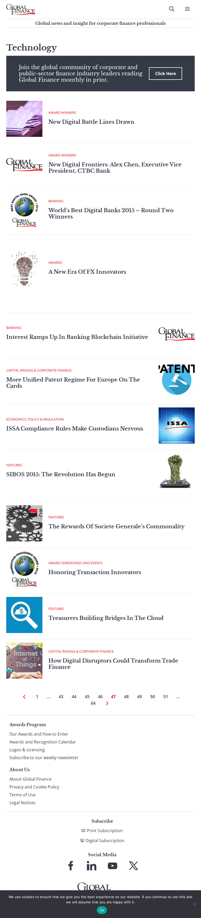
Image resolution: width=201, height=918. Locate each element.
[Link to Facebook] (70, 865)
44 (74, 696)
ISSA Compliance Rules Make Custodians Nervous (74, 429)
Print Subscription (105, 830)
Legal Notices (22, 802)
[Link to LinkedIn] (91, 865)
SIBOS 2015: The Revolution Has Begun (60, 474)
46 (100, 696)
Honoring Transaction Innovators (94, 572)
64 (93, 703)
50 (152, 696)
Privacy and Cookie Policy (34, 787)
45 (87, 696)
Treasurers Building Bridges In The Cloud (106, 618)
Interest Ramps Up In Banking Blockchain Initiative (77, 337)
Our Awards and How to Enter (38, 734)
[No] (194, 904)
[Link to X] (133, 865)
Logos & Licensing (27, 750)
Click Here (165, 73)
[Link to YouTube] (112, 865)
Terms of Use (22, 795)
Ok (101, 910)
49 (139, 696)
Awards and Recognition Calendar (42, 742)
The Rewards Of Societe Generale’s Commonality (116, 526)
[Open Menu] (187, 9)
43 (61, 696)
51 (165, 696)
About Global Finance (30, 779)
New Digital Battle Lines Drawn (91, 122)
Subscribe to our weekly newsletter (44, 757)
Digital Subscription (105, 840)
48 (126, 696)
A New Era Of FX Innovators (87, 272)
